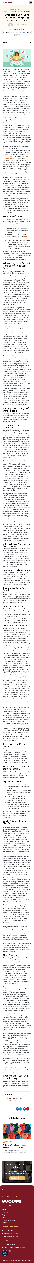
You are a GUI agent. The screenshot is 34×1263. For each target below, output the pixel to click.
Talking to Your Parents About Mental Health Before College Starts (14, 1147)
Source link (12, 1100)
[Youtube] (10, 1201)
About (4, 1210)
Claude (17, 36)
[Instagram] (3, 1201)
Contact (4, 1217)
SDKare (23, 884)
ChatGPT (7, 32)
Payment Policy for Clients (11, 1236)
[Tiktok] (19, 1201)
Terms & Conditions (8, 1231)
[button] (30, 2)
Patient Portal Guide (9, 1220)
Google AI (28, 32)
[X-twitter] (16, 1201)
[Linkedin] (13, 1201)
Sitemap (4, 1223)
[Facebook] (6, 1201)
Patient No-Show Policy (10, 1234)
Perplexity (17, 32)
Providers (5, 1212)
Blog (3, 1215)
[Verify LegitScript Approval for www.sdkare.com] (5, 1253)
